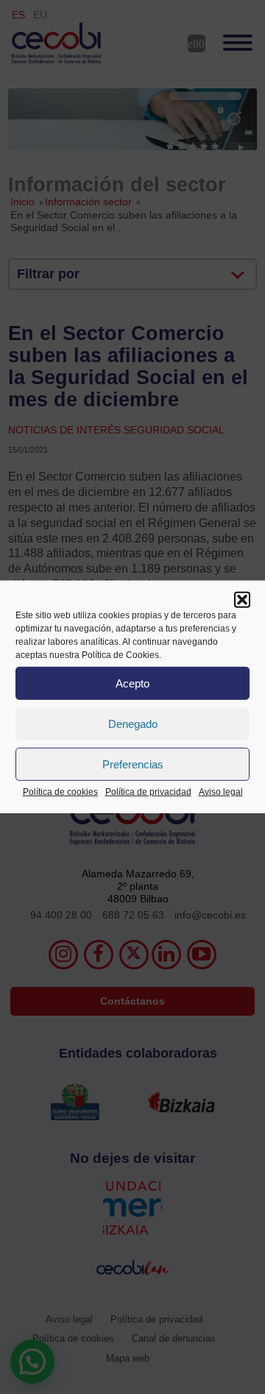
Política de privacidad (148, 792)
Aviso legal (221, 792)
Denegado (133, 723)
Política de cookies (60, 792)
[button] (242, 599)
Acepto (132, 682)
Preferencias (132, 763)
